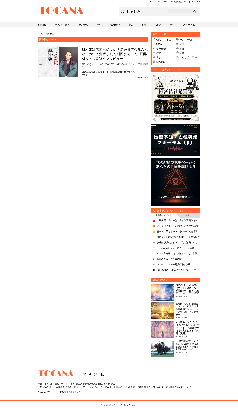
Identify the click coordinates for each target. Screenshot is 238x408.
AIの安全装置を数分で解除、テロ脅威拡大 (178, 237)
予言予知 (83, 24)
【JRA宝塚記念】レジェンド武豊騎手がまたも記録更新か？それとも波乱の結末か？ (187, 345)
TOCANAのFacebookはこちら (127, 11)
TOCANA (61, 11)
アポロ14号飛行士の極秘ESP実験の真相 (177, 226)
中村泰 (105, 72)
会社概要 (60, 387)
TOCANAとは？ (45, 387)
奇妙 (158, 57)
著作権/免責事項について (69, 392)
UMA (159, 44)
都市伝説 (161, 48)
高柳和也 (122, 72)
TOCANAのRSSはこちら (139, 11)
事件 (182, 48)
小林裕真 (131, 72)
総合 (188, 215)
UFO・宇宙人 (163, 39)
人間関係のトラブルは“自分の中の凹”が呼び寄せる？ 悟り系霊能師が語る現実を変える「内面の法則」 (188, 328)
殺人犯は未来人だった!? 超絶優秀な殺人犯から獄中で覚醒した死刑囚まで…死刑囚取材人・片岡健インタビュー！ (115, 54)
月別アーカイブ (86, 387)
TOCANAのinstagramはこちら (133, 11)
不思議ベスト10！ (163, 215)
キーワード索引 (103, 387)
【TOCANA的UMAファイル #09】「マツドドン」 (178, 270)
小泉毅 (99, 72)
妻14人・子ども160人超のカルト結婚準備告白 (178, 231)
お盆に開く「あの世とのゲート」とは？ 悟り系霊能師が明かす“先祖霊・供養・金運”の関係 (187, 289)
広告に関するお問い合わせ (150, 387)
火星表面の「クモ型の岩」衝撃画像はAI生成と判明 (178, 220)
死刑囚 (85, 72)
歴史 (158, 53)
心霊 (182, 44)
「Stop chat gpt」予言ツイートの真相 (176, 248)
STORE (160, 61)
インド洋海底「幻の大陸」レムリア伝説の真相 (178, 253)
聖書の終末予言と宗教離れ (170, 259)
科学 (182, 53)
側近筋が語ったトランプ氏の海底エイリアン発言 (178, 242)
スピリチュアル (188, 57)
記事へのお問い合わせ (124, 387)
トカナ (41, 34)
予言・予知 (186, 39)
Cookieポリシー (46, 392)
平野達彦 (113, 72)
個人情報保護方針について (178, 387)
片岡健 (92, 72)
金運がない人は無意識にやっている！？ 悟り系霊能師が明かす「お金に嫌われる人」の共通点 (187, 309)
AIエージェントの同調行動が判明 (174, 264)
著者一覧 (71, 387)
